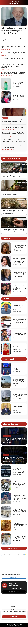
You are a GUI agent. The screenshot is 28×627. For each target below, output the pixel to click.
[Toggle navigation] (3, 2)
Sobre (13, 609)
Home (13, 606)
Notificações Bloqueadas (14, 591)
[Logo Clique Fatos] (14, 2)
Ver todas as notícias (14, 548)
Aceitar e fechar (14, 616)
